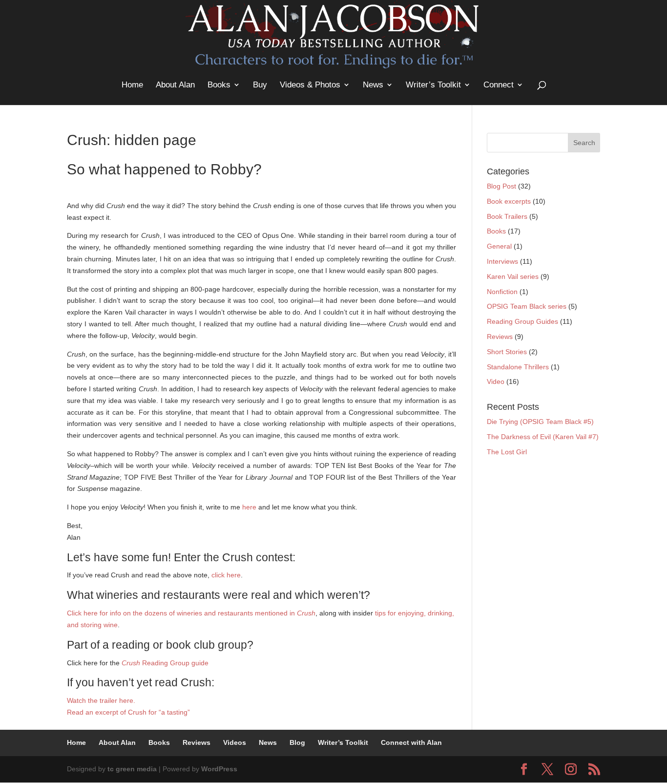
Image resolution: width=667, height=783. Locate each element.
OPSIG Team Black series (526, 306)
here (249, 507)
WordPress (219, 769)
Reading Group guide (165, 663)
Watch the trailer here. (101, 700)
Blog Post (501, 186)
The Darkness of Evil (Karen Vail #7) (543, 437)
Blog (297, 742)
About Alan (175, 84)
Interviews (502, 261)
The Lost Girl (507, 452)
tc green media (132, 769)
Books (219, 84)
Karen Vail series (513, 276)
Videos (234, 742)
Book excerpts (509, 201)
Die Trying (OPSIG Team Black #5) (540, 421)
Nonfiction (502, 292)
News (373, 84)
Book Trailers (507, 216)
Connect (498, 84)
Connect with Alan (411, 742)
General (499, 246)
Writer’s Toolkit (433, 84)
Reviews (500, 336)
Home (132, 84)
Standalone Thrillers (518, 367)
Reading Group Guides (522, 321)
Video (495, 381)
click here (226, 575)
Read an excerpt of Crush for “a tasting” (128, 712)
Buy (260, 84)
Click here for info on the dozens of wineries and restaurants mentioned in (191, 613)
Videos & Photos (310, 84)
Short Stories (507, 352)
